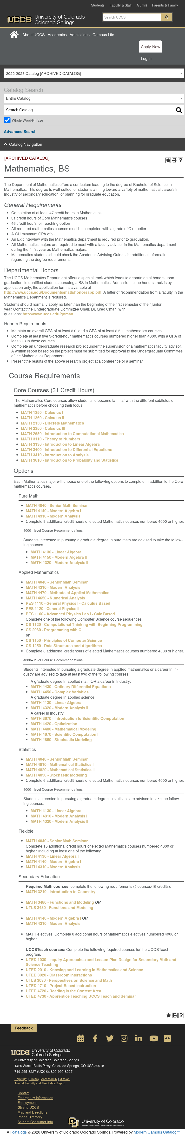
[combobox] (94, 73)
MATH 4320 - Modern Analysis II (59, 562)
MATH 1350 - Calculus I (42, 412)
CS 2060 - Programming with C (53, 629)
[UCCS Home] (50, 18)
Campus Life (103, 34)
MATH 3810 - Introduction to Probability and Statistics (69, 460)
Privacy (34, 1079)
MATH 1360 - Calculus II (42, 417)
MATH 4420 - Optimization (54, 723)
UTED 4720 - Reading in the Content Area (63, 991)
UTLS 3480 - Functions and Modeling (59, 907)
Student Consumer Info (35, 1121)
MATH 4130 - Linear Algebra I (57, 552)
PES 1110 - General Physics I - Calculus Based (68, 603)
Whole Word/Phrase (27, 120)
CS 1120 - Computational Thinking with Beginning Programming (84, 624)
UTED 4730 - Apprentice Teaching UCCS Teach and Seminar (81, 996)
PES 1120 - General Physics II (52, 608)
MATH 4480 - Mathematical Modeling (63, 729)
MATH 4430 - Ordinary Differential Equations (71, 686)
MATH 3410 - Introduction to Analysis (55, 455)
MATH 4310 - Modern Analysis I (54, 516)
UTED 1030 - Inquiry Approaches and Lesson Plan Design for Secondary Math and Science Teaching (101, 962)
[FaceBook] (95, 1039)
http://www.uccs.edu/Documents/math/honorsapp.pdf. (53, 292)
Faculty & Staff (121, 5)
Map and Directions (32, 1112)
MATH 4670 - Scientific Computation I (64, 734)
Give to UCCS (28, 1107)
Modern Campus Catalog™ (157, 1132)
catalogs (19, 1132)
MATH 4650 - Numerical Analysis (55, 598)
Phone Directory (30, 1117)
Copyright (20, 1079)
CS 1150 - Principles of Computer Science (64, 640)
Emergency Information (35, 1097)
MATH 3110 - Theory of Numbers (50, 439)
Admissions (80, 34)
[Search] (179, 110)
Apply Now (150, 46)
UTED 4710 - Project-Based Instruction (61, 985)
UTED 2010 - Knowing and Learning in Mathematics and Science (84, 969)
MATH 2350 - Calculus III (43, 428)
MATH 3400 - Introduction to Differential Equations (66, 449)
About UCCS (33, 34)
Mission (64, 1079)
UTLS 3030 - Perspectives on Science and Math (69, 980)
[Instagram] (124, 1039)
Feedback (24, 1028)
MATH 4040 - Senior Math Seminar (57, 505)
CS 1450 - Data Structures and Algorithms (64, 645)
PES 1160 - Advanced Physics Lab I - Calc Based (70, 614)
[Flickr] (167, 1039)
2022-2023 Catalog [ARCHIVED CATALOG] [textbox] (43, 73)
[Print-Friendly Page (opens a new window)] (174, 160)
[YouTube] (153, 1039)
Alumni (142, 5)
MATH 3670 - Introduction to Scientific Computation (77, 718)
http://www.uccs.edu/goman (48, 314)
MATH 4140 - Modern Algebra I (53, 510)
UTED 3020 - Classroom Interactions (59, 975)
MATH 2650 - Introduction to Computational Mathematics (72, 433)
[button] (166, 17)
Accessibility (49, 1079)
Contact (23, 1092)
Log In (146, 58)
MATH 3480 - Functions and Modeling (60, 902)
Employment (27, 1102)
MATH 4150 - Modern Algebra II (59, 557)
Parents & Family (165, 5)
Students (98, 5)
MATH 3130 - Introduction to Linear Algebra (60, 444)
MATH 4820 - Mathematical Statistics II (60, 769)
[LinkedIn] (138, 1039)
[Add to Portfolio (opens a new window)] (168, 160)
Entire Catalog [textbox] (18, 98)
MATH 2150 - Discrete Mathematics (52, 423)
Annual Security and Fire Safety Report (39, 1083)
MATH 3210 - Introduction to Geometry (60, 891)
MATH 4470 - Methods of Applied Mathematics (67, 592)
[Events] (80, 1039)
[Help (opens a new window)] (180, 160)
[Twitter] (109, 1039)
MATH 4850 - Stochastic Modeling (61, 739)
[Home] (14, 35)
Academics (57, 34)
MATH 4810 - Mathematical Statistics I (59, 764)
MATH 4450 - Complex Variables (60, 692)
